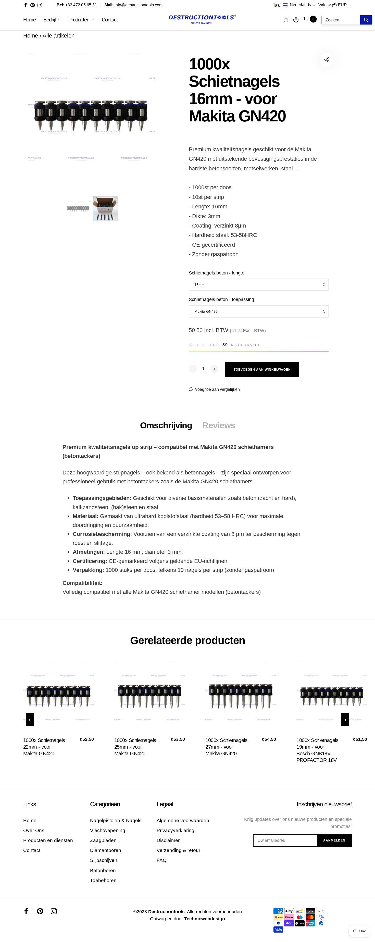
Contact (110, 19)
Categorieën (105, 804)
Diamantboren (105, 850)
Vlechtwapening (107, 830)
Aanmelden (334, 840)
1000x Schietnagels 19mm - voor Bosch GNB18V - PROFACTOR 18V (317, 750)
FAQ (162, 860)
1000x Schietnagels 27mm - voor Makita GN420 (226, 746)
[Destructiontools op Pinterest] (32, 5)
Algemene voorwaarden (183, 820)
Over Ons (33, 830)
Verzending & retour (178, 850)
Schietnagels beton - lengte (216, 272)
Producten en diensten (48, 840)
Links (29, 804)
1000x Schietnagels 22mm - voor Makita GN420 (44, 746)
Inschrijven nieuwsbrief (324, 804)
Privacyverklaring (175, 830)
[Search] (366, 20)
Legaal (165, 804)
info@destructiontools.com (133, 5)
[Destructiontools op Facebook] (25, 5)
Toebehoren (103, 880)
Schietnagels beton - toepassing (221, 299)
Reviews (218, 425)
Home (29, 19)
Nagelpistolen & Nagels (116, 820)
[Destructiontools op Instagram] (40, 5)
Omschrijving (166, 425)
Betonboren (103, 870)
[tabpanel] (91, 121)
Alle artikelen (58, 35)
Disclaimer (168, 840)
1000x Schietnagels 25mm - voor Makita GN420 (135, 746)
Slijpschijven (103, 860)
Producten (78, 19)
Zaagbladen (103, 840)
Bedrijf (49, 19)
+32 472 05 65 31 (77, 5)
